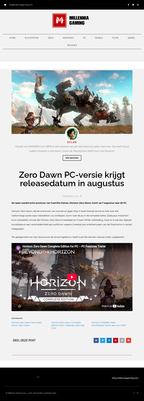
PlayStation (32, 38)
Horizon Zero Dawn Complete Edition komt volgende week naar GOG (68, 325)
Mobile (99, 38)
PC (84, 38)
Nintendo (68, 38)
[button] (96, 340)
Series (131, 38)
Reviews (72, 45)
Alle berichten (72, 158)
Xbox (50, 38)
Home (12, 38)
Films (115, 38)
